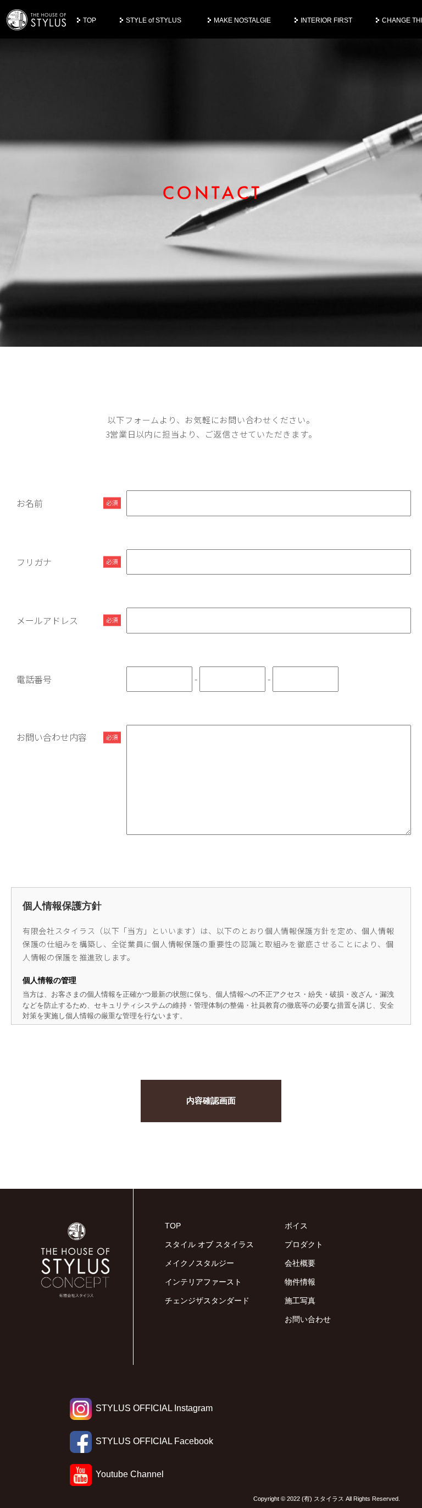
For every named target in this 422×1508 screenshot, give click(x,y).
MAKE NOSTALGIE (242, 20)
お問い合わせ (308, 1319)
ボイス (296, 1225)
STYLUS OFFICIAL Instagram (154, 1408)
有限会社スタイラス (37, 20)
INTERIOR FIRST (326, 20)
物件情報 (300, 1281)
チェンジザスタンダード (207, 1300)
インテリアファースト (203, 1281)
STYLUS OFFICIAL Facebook (154, 1441)
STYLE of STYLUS (153, 20)
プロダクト (304, 1244)
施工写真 (300, 1300)
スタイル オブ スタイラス (209, 1244)
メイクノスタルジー (199, 1263)
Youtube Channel (130, 1474)
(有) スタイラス (323, 1498)
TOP (89, 20)
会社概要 (300, 1263)
